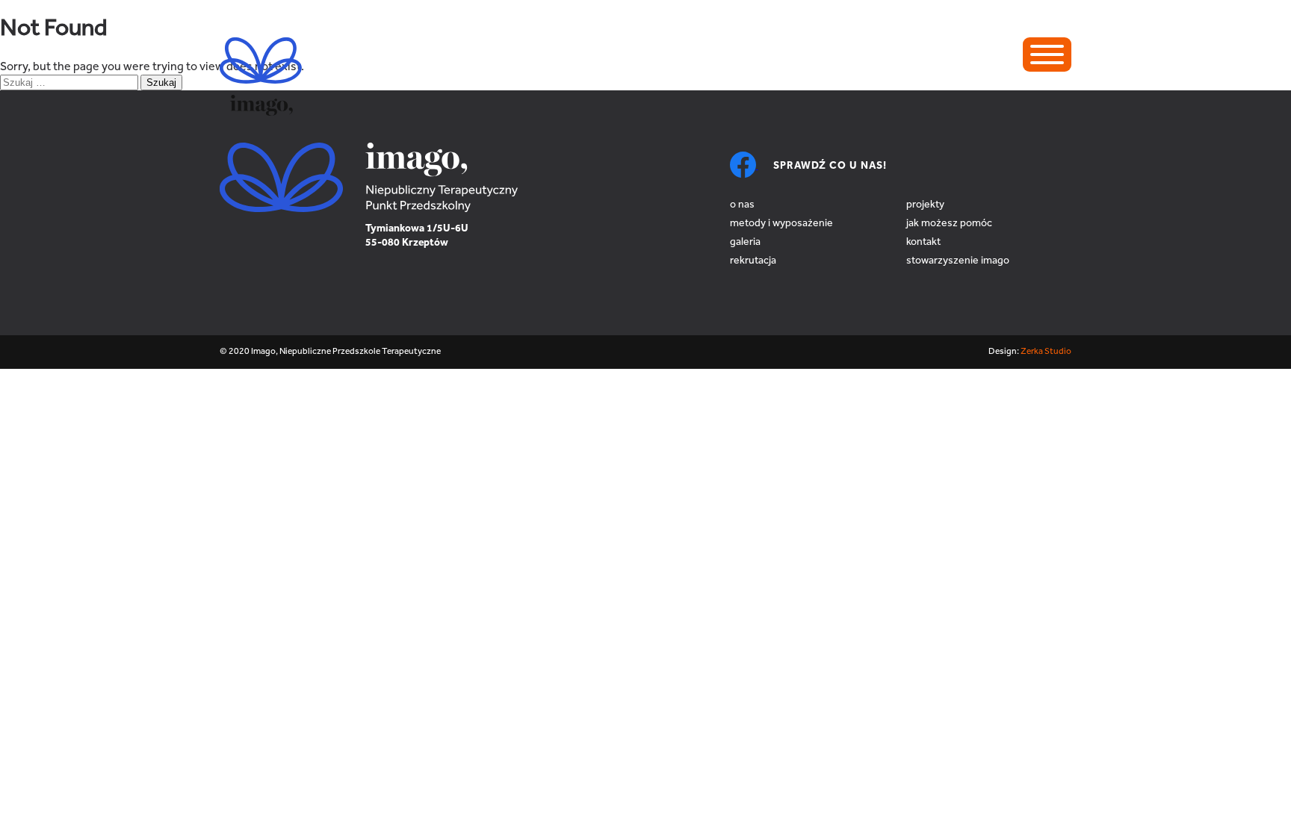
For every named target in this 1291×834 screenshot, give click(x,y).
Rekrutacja (753, 261)
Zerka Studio (1046, 351)
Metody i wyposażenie (781, 224)
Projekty (925, 205)
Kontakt (923, 242)
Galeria (745, 242)
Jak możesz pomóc (949, 224)
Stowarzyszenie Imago (957, 261)
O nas (742, 205)
